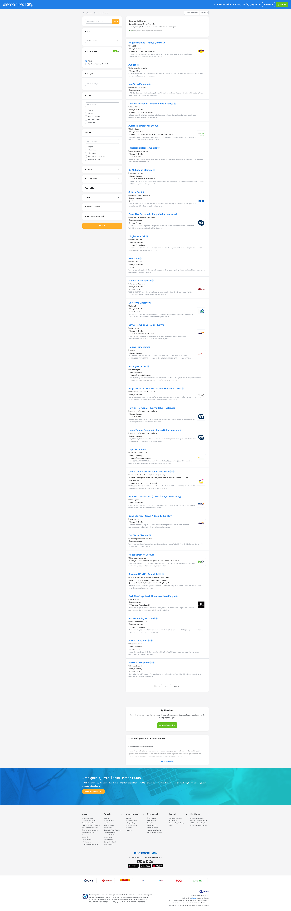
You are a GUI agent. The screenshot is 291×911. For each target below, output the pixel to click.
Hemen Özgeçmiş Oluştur (93, 791)
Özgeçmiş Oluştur (253, 4)
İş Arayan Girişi (234, 4)
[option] (91, 881)
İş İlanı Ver (282, 4)
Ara (116, 21)
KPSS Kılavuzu (108, 844)
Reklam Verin (173, 820)
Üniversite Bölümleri (110, 835)
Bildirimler (129, 830)
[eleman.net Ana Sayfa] (83, 13)
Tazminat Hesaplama (89, 820)
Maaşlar (106, 823)
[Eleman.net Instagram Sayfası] (144, 861)
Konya (131, 31)
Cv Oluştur (129, 828)
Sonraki (176, 686)
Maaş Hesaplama (87, 818)
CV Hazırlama (86, 842)
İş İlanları (220, 4)
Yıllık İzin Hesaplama (88, 823)
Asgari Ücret (86, 837)
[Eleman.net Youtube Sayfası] (150, 861)
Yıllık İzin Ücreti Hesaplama (91, 825)
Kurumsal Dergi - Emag (176, 823)
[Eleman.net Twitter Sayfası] (141, 861)
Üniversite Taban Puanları (112, 830)
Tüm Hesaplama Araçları (90, 844)
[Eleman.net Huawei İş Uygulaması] (157, 865)
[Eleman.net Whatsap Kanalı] (152, 861)
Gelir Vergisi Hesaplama (90, 828)
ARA (103, 226)
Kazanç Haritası (109, 825)
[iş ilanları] (18, 4)
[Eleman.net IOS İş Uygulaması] (145, 865)
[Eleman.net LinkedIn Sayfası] (147, 861)
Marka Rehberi (108, 839)
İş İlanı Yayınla (151, 818)
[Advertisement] (102, 249)
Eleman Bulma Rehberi (154, 832)
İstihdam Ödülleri (152, 828)
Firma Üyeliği (151, 820)
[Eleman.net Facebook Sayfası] (138, 861)
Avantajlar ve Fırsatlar (154, 830)
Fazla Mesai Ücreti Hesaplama (88, 834)
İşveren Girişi (151, 825)
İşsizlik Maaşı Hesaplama (90, 830)
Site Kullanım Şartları (197, 818)
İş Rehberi (107, 818)
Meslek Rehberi (109, 820)
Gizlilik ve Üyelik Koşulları (198, 823)
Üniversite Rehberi (110, 832)
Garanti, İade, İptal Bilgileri (198, 820)
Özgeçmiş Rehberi (110, 842)
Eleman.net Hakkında (175, 818)
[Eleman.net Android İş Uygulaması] (133, 865)
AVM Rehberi (108, 837)
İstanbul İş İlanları (131, 820)
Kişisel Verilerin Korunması (198, 825)
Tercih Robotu (86, 839)
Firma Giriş (268, 4)
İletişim (171, 825)
